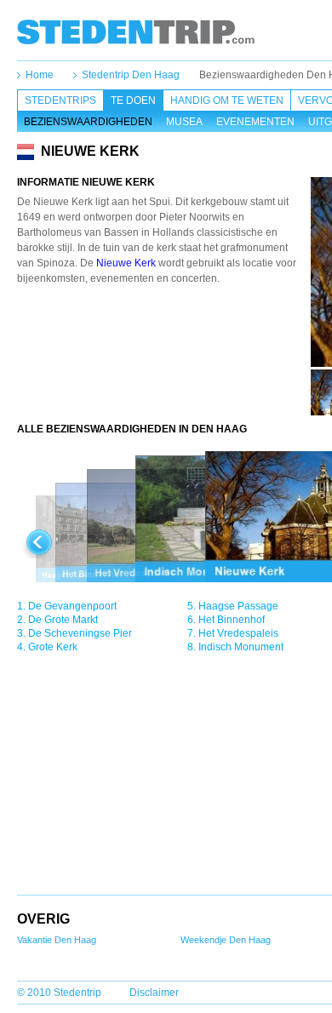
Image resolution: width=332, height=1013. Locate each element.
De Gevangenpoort (72, 606)
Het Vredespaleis (238, 633)
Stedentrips (60, 100)
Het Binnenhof (231, 620)
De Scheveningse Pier (80, 633)
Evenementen (255, 122)
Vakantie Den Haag (56, 940)
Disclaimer (154, 993)
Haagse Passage (238, 606)
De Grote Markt (63, 620)
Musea (184, 122)
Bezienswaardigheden (88, 122)
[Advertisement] (164, 332)
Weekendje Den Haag (225, 940)
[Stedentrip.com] (136, 31)
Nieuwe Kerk (126, 263)
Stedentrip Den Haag (131, 75)
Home (40, 75)
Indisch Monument (240, 647)
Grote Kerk (52, 647)
